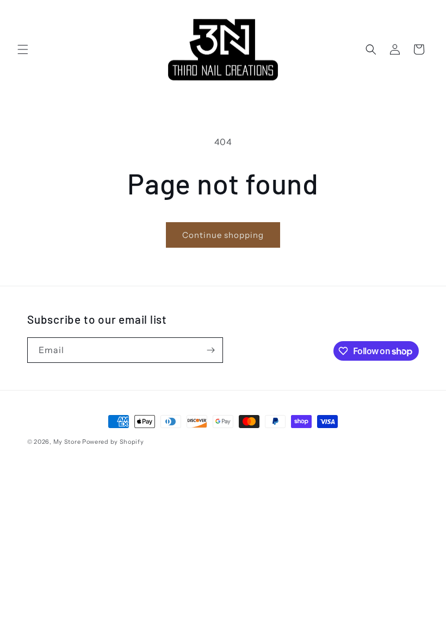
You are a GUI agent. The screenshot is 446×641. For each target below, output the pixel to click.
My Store (67, 441)
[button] (23, 49)
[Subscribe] (210, 350)
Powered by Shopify (113, 441)
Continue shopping (223, 235)
